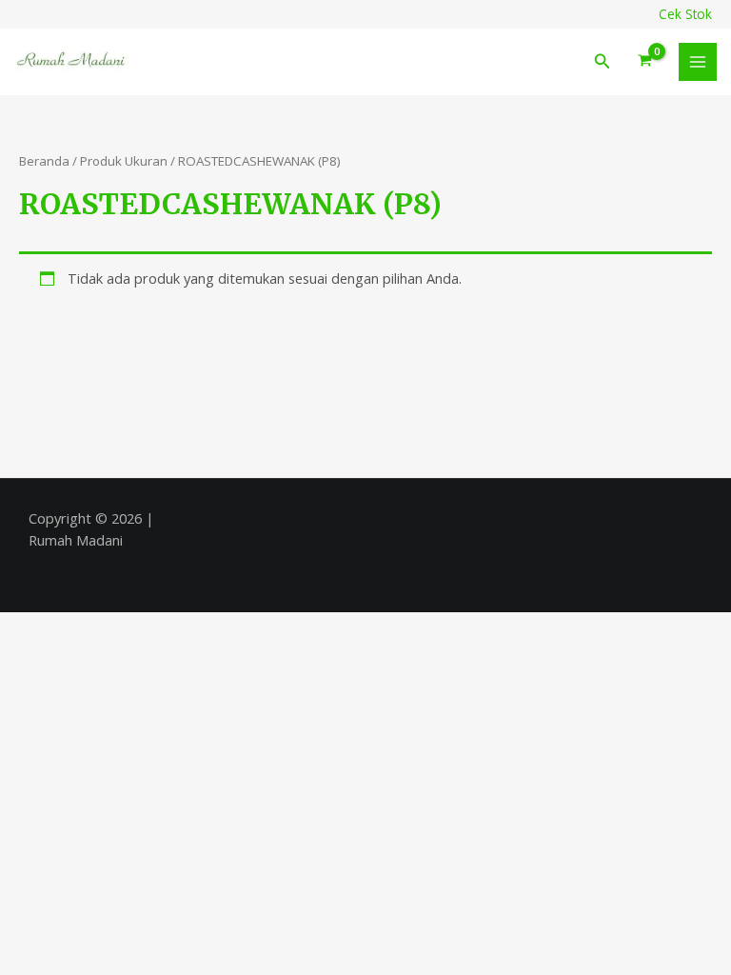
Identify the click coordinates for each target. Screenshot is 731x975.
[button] (602, 62)
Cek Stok (685, 14)
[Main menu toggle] (698, 62)
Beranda (44, 160)
